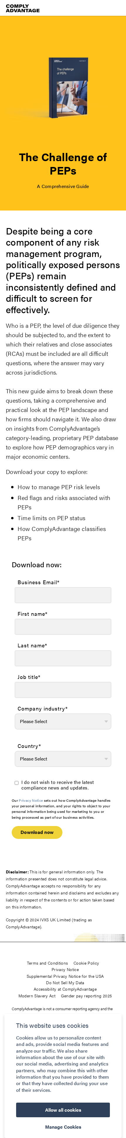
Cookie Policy (86, 963)
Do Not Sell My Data (65, 982)
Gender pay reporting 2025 (86, 996)
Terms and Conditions (47, 963)
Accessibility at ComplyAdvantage (65, 989)
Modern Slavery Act (36, 996)
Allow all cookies (63, 1109)
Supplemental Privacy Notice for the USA (65, 976)
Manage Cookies (63, 1126)
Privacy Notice (31, 800)
